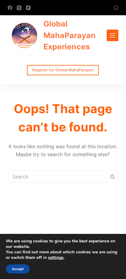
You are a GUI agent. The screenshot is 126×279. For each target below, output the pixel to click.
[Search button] (112, 176)
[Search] (116, 7)
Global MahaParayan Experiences (69, 35)
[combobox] (57, 176)
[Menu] (112, 35)
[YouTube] (28, 7)
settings (56, 257)
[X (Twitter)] (19, 7)
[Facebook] (10, 7)
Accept (18, 268)
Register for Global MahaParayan (63, 69)
